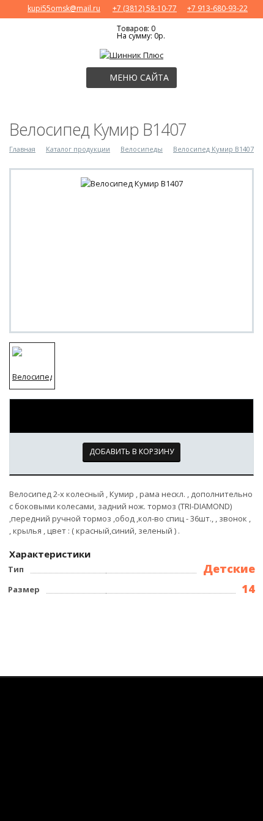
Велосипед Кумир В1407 (213, 148)
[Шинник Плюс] (131, 53)
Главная (22, 148)
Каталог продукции (78, 148)
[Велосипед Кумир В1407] (132, 182)
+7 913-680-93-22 (217, 8)
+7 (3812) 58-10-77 (145, 8)
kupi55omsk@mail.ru (64, 8)
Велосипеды (141, 148)
